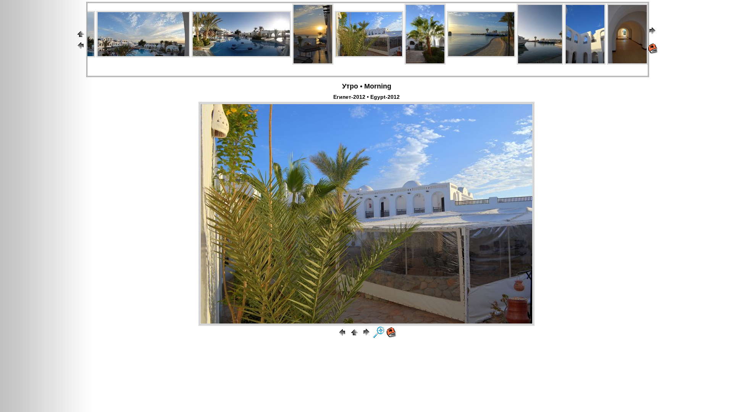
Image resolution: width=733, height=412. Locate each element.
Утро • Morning (366, 86)
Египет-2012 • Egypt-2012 (366, 97)
